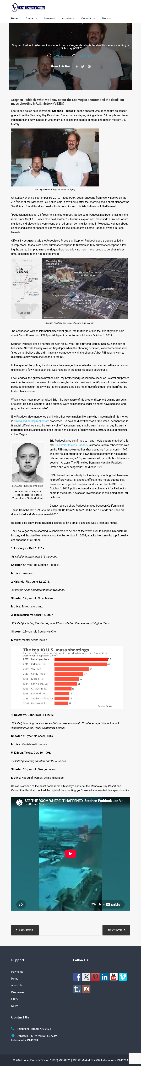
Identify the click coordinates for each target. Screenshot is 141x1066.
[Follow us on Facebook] (77, 977)
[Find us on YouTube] (114, 977)
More (105, 18)
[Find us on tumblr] (77, 989)
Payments (17, 971)
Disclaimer (17, 992)
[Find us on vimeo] (123, 977)
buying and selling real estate (31, 421)
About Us (31, 18)
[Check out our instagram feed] (86, 989)
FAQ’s (14, 999)
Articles (67, 18)
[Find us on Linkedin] (104, 977)
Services (49, 18)
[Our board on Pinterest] (95, 977)
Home (14, 18)
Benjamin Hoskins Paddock (71, 445)
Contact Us (88, 18)
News (90, 55)
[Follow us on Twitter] (86, 977)
